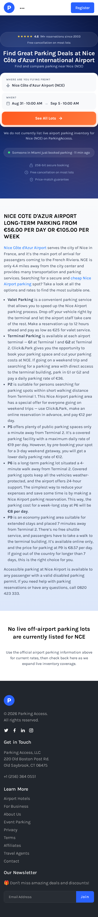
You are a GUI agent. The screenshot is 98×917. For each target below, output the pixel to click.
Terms (9, 837)
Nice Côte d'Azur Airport (25, 247)
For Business (16, 806)
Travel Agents (16, 853)
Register (82, 7)
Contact (11, 861)
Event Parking (17, 822)
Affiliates (12, 845)
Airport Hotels (17, 798)
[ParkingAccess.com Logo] (9, 7)
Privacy (10, 829)
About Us (12, 814)
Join (85, 896)
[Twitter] (6, 730)
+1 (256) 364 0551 (20, 776)
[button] (21, 7)
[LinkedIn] (22, 730)
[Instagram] (31, 730)
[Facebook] (14, 730)
